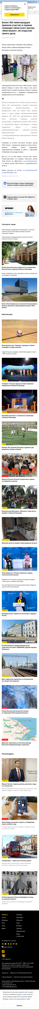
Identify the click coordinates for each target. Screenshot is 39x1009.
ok (11, 944)
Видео (4, 928)
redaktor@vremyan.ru (11, 986)
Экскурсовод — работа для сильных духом (16, 859)
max (16, 944)
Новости (4, 914)
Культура (19, 925)
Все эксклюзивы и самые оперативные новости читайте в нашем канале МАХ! (20, 184)
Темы (3, 925)
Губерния (19, 928)
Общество (19, 920)
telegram (8, 944)
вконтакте (3, 944)
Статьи (4, 917)
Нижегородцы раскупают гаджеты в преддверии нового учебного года (18, 821)
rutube (14, 944)
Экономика (19, 917)
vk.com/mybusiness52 (30, 161)
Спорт (18, 923)
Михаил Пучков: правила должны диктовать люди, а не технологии (19, 783)
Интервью (5, 920)
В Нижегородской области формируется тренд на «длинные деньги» (17, 896)
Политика (19, 914)
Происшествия (20, 931)
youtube (5, 944)
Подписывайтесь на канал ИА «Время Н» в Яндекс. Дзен (21, 198)
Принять (19, 1005)
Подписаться (14, 14)
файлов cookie (21, 994)
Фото (3, 923)
